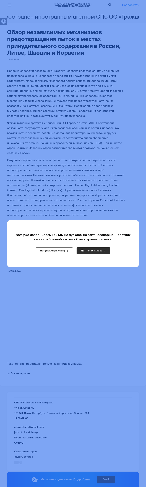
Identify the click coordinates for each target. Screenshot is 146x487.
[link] (54, 250)
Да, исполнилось (91, 251)
